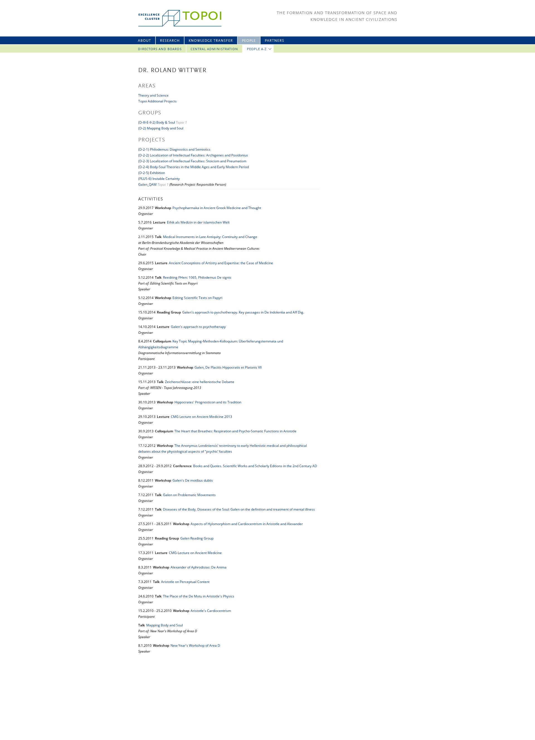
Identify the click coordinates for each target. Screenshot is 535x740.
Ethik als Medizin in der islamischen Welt (198, 222)
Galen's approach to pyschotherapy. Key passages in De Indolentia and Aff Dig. (243, 312)
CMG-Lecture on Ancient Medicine (195, 552)
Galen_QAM (147, 184)
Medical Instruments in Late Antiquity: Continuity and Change (210, 236)
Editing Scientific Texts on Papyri (197, 297)
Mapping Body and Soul (164, 625)
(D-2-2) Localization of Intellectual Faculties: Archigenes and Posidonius (193, 155)
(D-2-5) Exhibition (151, 172)
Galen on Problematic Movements (189, 494)
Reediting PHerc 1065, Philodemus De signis (197, 277)
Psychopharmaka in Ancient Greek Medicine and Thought (216, 207)
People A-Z (257, 49)
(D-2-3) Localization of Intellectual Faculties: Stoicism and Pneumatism (192, 161)
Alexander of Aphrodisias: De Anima (199, 567)
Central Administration (214, 49)
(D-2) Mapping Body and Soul (160, 128)
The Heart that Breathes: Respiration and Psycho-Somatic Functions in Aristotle (235, 431)
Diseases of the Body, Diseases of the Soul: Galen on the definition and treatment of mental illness (239, 509)
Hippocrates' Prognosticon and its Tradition (207, 402)
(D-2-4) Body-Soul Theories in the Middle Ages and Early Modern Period (193, 167)
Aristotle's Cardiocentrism (211, 610)
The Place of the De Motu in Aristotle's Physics (198, 596)
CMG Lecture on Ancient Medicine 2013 (201, 416)
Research (170, 41)
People (249, 41)
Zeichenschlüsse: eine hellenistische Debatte (199, 381)
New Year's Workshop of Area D (195, 645)
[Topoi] (175, 18)
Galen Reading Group (196, 538)
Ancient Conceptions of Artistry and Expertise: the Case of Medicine (221, 263)
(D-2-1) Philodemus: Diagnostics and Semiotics (174, 149)
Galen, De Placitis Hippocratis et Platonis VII (228, 367)
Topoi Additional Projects (157, 101)
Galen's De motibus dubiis (192, 480)
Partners (274, 41)
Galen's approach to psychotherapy (198, 326)
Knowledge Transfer (211, 41)
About (144, 41)
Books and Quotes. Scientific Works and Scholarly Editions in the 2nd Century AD (255, 466)
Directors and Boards (160, 49)
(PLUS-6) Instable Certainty (159, 178)
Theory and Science (153, 95)
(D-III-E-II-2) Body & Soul (157, 122)
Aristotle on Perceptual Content (185, 581)
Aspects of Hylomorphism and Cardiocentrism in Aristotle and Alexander (247, 523)
